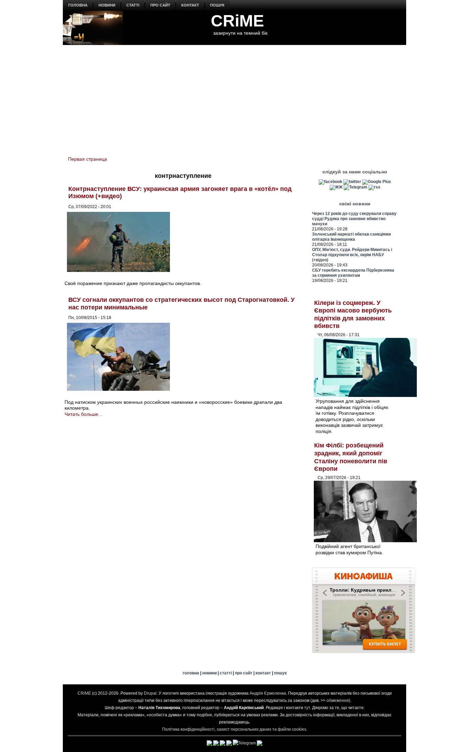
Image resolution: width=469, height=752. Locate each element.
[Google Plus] (376, 181)
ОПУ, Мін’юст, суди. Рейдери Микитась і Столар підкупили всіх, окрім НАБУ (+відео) (352, 254)
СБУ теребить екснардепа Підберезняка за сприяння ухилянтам (353, 273)
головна (78, 5)
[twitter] (352, 181)
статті (132, 5)
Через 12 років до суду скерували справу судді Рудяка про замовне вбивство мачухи (354, 218)
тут (307, 707)
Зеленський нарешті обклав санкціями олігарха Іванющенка (351, 237)
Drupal (150, 693)
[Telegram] (355, 187)
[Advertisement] (234, 96)
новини (107, 5)
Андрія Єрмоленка (268, 693)
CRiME (237, 21)
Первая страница (87, 159)
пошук (217, 5)
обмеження (338, 700)
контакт (190, 5)
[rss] (374, 187)
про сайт (160, 5)
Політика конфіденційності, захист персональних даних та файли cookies (234, 729)
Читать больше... (83, 414)
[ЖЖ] (336, 187)
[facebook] (330, 181)
